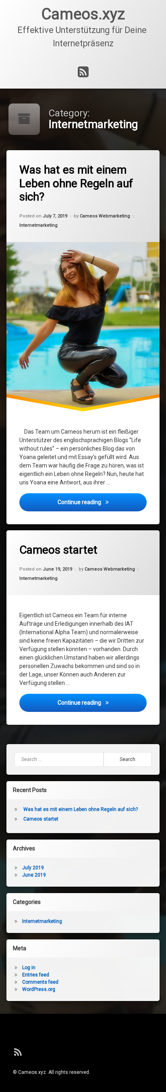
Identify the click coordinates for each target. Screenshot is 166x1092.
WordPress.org (38, 989)
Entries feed (35, 975)
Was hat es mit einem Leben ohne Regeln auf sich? (76, 183)
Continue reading (102, 501)
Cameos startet (58, 549)
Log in (28, 967)
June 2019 (34, 875)
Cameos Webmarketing (105, 216)
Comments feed (40, 982)
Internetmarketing (38, 225)
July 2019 (33, 868)
